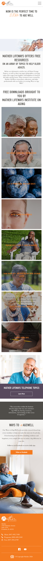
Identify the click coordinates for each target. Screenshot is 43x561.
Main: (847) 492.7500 (12, 534)
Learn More (21, 394)
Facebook (19, 445)
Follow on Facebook (21, 452)
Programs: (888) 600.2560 (13, 537)
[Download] (21, 122)
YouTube (25, 549)
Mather (8, 3)
